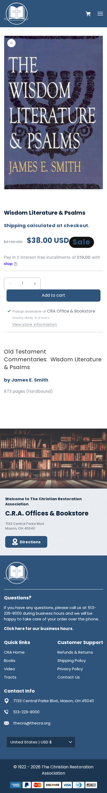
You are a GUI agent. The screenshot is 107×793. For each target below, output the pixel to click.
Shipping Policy (71, 660)
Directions (30, 542)
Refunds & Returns (75, 652)
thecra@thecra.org (31, 723)
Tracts (10, 677)
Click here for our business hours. (38, 628)
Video (9, 669)
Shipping (15, 225)
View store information (34, 324)
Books (9, 660)
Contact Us (68, 677)
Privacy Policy (70, 669)
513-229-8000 (26, 712)
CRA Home (14, 652)
